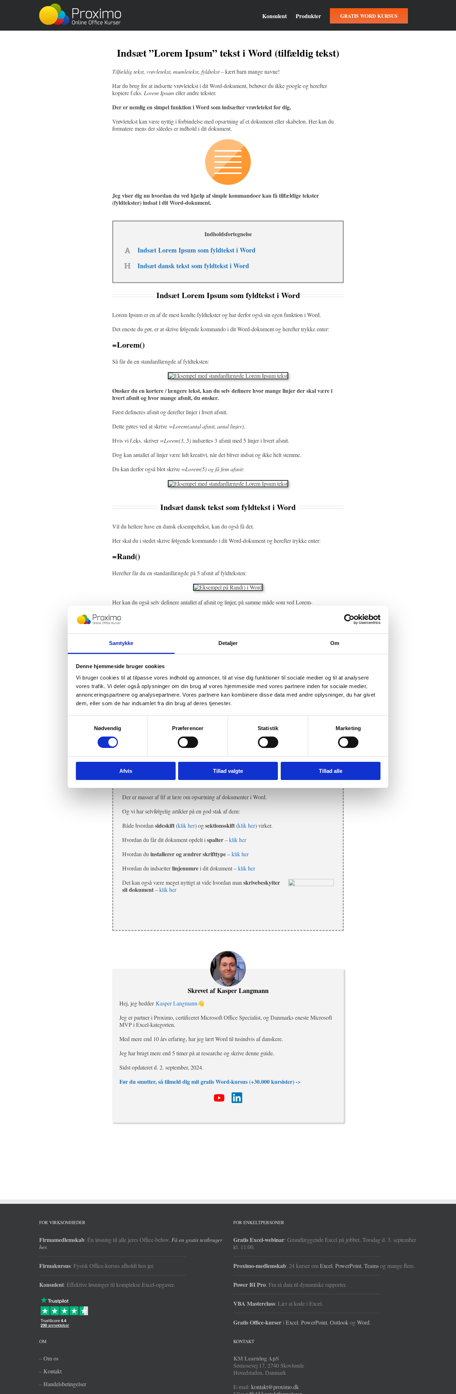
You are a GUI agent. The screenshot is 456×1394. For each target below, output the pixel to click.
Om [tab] (334, 643)
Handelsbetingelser (64, 1384)
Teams (371, 1265)
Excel (326, 1265)
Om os (50, 1358)
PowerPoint (348, 1265)
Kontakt (52, 1371)
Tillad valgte (228, 771)
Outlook (339, 1322)
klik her (186, 825)
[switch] (188, 742)
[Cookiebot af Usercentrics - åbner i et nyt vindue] (349, 619)
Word (363, 1322)
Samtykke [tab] (121, 643)
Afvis (125, 771)
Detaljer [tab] (228, 643)
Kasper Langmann (176, 1003)
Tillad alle (330, 771)
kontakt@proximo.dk (275, 1386)
